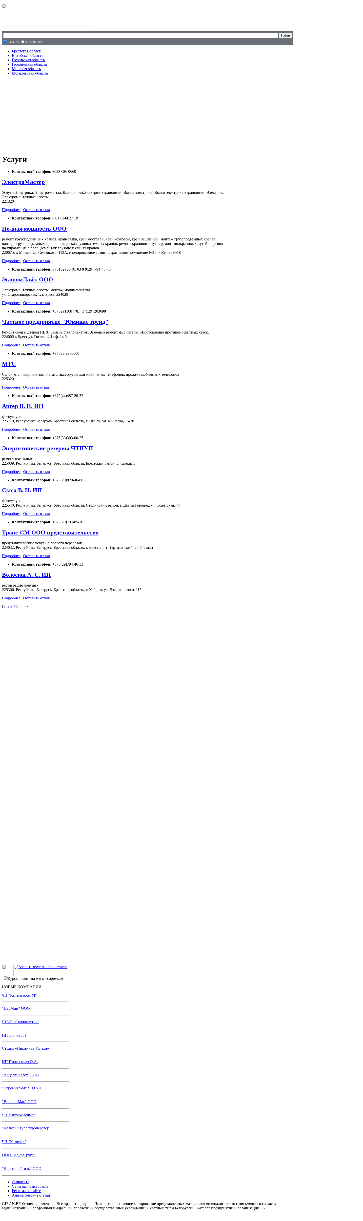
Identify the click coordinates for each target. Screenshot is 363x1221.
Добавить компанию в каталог (41, 967)
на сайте (13, 41)
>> (26, 606)
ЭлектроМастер (23, 182)
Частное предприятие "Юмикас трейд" (55, 321)
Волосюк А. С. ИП (26, 574)
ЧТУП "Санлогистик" (20, 1022)
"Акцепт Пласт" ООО (20, 1075)
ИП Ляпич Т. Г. (14, 1035)
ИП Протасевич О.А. (20, 1062)
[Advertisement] (106, 114)
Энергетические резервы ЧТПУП (47, 448)
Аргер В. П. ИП (22, 406)
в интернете (33, 41)
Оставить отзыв (36, 210)
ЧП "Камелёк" (14, 1142)
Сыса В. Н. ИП (22, 490)
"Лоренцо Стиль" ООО (21, 1168)
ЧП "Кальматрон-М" (19, 995)
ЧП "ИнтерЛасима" (18, 1115)
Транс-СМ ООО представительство (50, 532)
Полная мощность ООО (34, 228)
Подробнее (11, 210)
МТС (9, 364)
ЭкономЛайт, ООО (27, 279)
